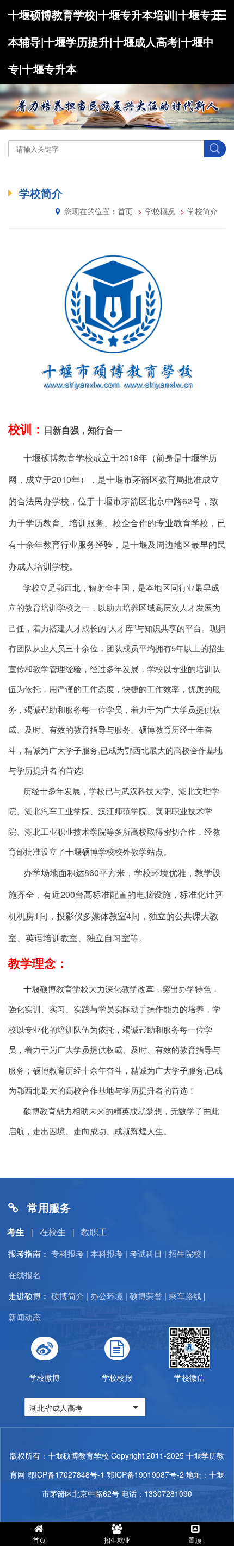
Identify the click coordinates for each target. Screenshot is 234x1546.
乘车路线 (185, 1295)
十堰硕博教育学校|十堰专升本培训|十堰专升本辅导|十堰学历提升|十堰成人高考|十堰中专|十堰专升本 (114, 41)
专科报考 (67, 1253)
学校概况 (160, 211)
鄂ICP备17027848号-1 (65, 1474)
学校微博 (44, 1377)
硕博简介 (67, 1295)
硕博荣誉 (146, 1295)
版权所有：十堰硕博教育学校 (59, 1455)
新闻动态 (24, 1317)
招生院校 (185, 1253)
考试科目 (146, 1253)
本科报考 (106, 1253)
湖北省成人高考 (56, 1407)
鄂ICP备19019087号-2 (145, 1474)
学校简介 (202, 211)
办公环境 (106, 1295)
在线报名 (24, 1274)
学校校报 (117, 1377)
